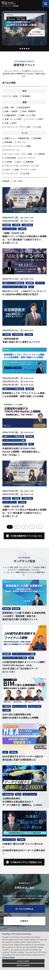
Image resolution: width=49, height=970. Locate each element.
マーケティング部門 (34, 119)
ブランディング (11, 173)
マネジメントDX (11, 165)
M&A (19, 161)
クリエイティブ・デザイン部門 (18, 127)
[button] (20, 48)
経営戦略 (37, 138)
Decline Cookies (23, 965)
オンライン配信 (11, 96)
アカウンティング (12, 150)
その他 (38, 127)
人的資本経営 (10, 157)
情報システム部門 (28, 115)
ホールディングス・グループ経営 (18, 154)
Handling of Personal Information (16, 934)
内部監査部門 (10, 115)
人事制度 (41, 154)
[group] (24, 25)
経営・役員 (9, 107)
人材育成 (8, 161)
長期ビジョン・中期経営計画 (17, 138)
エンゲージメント (28, 157)
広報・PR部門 (11, 123)
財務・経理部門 (28, 111)
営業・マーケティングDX (25, 169)
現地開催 (26, 96)
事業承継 (29, 161)
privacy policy (8, 957)
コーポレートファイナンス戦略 (18, 146)
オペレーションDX (31, 165)
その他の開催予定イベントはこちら (26, 535)
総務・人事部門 (11, 111)
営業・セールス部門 (13, 119)
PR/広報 (25, 173)
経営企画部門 (24, 107)
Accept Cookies (23, 961)
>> (39, 527)
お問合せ (24, 920)
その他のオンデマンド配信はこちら (26, 862)
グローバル (21, 142)
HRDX (7, 169)
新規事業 (8, 142)
